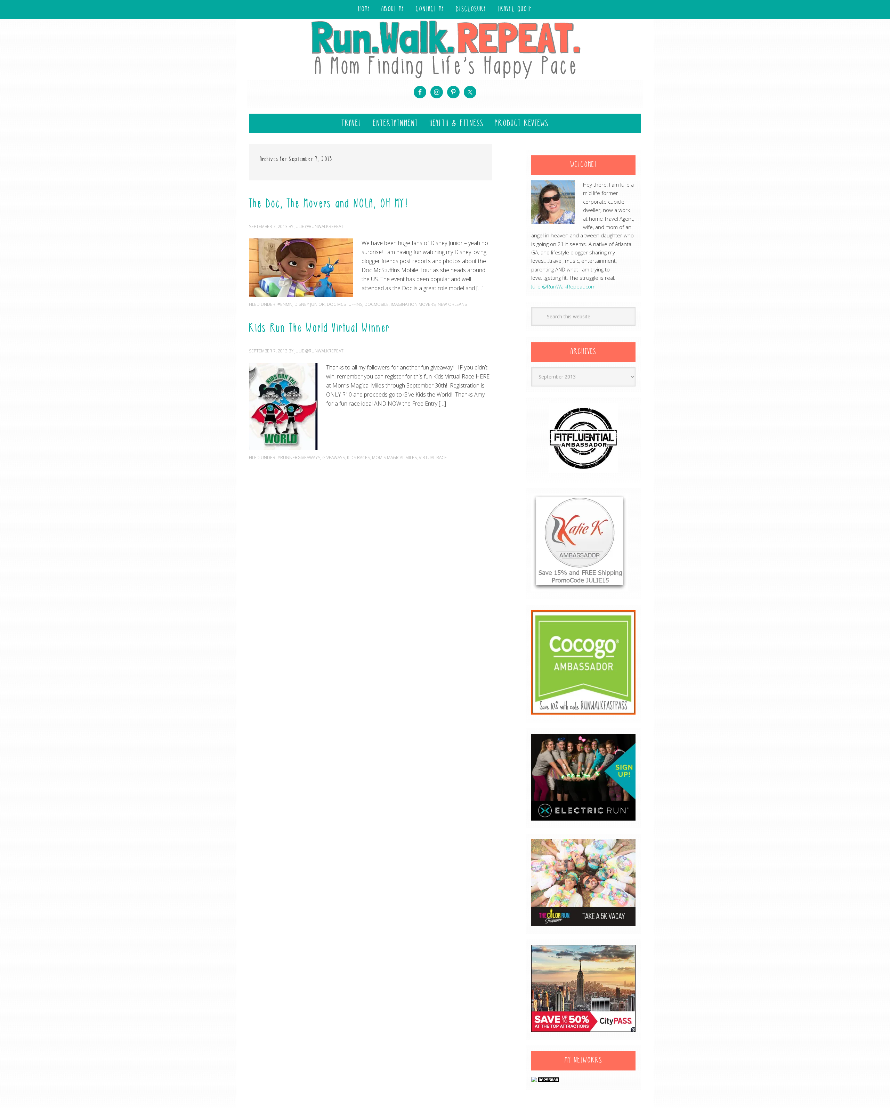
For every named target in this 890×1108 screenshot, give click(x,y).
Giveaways (333, 458)
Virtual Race (433, 458)
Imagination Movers (413, 304)
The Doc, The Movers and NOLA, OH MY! (328, 204)
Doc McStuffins (344, 304)
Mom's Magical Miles (394, 458)
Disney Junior (309, 304)
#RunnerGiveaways (298, 458)
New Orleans (452, 304)
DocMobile (376, 304)
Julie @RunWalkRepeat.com (563, 286)
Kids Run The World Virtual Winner (319, 329)
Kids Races (358, 458)
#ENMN (284, 304)
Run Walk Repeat (445, 49)
